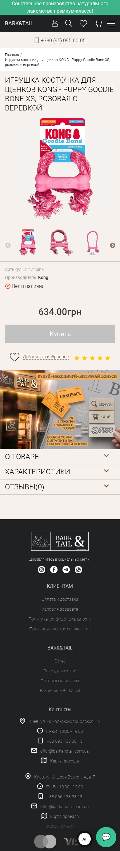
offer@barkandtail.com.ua (64, 751)
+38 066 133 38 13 (64, 796)
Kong (43, 277)
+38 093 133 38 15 (64, 741)
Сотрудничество (59, 670)
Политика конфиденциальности (60, 618)
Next (113, 246)
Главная (12, 55)
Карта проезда (64, 760)
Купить (60, 334)
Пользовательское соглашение (60, 628)
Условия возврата (60, 609)
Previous (8, 246)
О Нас (60, 660)
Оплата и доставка (60, 599)
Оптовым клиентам (60, 680)
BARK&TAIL (19, 23)
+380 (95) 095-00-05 (63, 41)
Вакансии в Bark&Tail (60, 690)
